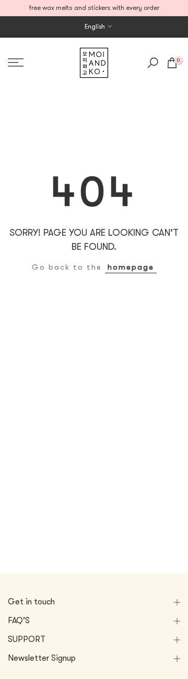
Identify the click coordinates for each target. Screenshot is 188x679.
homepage (131, 267)
